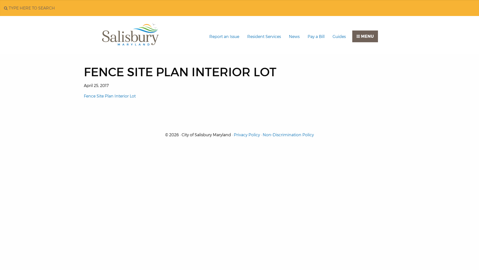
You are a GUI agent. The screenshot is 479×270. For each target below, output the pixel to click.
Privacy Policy (247, 134)
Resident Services (264, 36)
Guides (339, 36)
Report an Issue (224, 36)
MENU (367, 36)
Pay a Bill (316, 36)
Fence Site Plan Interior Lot (110, 96)
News (294, 36)
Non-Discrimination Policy (288, 134)
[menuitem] (224, 37)
